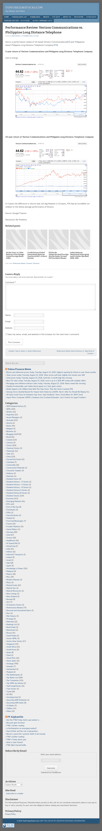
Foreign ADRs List (19, 17)
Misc (8, 577)
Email (7, 321)
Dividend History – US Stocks (17, 21)
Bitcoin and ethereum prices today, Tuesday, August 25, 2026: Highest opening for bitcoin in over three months (51, 372)
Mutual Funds (12, 585)
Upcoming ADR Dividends (17, 700)
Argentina (10, 414)
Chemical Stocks (13, 448)
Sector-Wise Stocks (14, 641)
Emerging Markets (14, 501)
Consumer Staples (14, 470)
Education (78, 17)
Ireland (9, 557)
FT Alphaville (15, 717)
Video (9, 711)
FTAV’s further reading (15, 725)
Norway (9, 599)
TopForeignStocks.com (24, 7)
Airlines (9, 412)
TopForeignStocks (14, 686)
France (9, 523)
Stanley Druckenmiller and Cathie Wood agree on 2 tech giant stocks (34, 386)
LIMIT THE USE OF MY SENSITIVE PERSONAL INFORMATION (62, 821)
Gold (8, 535)
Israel (9, 560)
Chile (8, 454)
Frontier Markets (13, 526)
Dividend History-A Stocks (17, 490)
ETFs (8, 504)
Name (8, 315)
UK (8, 694)
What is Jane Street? (15, 742)
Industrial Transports (15, 554)
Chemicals (10, 451)
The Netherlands (13, 675)
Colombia (10, 462)
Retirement (11, 630)
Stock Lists (91, 17)
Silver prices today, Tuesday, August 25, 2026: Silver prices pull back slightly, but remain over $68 (46, 375)
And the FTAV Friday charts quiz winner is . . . (24, 720)
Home (6, 17)
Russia (9, 633)
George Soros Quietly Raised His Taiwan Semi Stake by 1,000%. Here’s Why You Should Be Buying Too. (48, 392)
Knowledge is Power (15, 568)
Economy (10, 498)
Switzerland (11, 669)
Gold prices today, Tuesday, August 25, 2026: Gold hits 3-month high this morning (39, 378)
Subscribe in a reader (14, 793)
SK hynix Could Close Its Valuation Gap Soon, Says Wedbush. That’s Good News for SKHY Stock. (45, 394)
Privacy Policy (10, 814)
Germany (10, 532)
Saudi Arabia (11, 635)
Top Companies (13, 680)
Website (8, 328)
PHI (55, 45)
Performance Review (19, 263)
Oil (8, 602)
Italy (8, 563)
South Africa (11, 647)
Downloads (35, 17)
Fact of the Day (13, 507)
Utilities (10, 708)
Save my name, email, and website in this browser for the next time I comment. (43, 334)
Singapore (11, 644)
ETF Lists (56, 17)
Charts (9, 445)
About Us (67, 17)
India (8, 549)
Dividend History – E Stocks (18, 484)
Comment (29, 263)
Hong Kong (11, 546)
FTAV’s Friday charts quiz (16, 739)
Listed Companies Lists (42, 21)
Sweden (10, 666)
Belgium (10, 428)
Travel (9, 691)
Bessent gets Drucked (16, 722)
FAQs (9, 512)
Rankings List (12, 624)
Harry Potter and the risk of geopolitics (22, 731)
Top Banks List (12, 677)
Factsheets (11, 509)
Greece (9, 537)
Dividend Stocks (13, 495)
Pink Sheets (11, 616)
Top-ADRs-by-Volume (15, 683)
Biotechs (10, 431)
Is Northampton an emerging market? (22, 728)
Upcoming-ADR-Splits (15, 703)
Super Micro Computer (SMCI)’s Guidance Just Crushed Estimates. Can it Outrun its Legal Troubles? (46, 397)
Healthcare (11, 540)
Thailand (10, 672)
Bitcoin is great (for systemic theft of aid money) (26, 734)
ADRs (9, 409)
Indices (46, 17)
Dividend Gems (13, 479)
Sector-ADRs (12, 638)
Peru (8, 613)
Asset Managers (13, 417)
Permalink (36, 263)
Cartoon (10, 442)
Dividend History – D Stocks (18, 482)
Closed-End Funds (14, 459)
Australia (10, 420)
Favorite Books (13, 515)
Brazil (9, 437)
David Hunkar (16, 36)
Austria (9, 423)
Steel (9, 655)
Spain (9, 652)
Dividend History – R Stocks (18, 487)
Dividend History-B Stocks (17, 493)
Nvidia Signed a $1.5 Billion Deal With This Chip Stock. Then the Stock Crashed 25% (40, 389)
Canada (9, 440)
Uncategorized (12, 697)
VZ (68, 41)
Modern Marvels (13, 579)
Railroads (10, 621)
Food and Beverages (15, 521)
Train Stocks (11, 689)
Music (9, 582)
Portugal (10, 619)
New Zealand (12, 596)
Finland (9, 518)
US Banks (10, 705)
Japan (9, 565)
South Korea (11, 649)
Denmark (10, 476)
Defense (10, 473)
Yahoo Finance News (19, 369)
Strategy (10, 663)
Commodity (11, 465)
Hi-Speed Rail (12, 543)
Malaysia (10, 571)
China (9, 456)
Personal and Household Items (19, 610)
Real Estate (11, 627)
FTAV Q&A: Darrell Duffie (16, 745)
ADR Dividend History (15, 406)
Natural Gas (11, 588)
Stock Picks (11, 658)
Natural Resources (14, 591)
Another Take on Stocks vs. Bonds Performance (24, 351)
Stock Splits (11, 661)
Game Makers (12, 529)
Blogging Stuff (12, 434)
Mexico (9, 574)
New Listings (12, 593)
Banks (9, 426)
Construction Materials (16, 468)
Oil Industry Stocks (14, 605)
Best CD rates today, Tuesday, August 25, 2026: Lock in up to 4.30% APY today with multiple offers (46, 380)
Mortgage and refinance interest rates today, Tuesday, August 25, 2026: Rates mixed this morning (46, 383)
